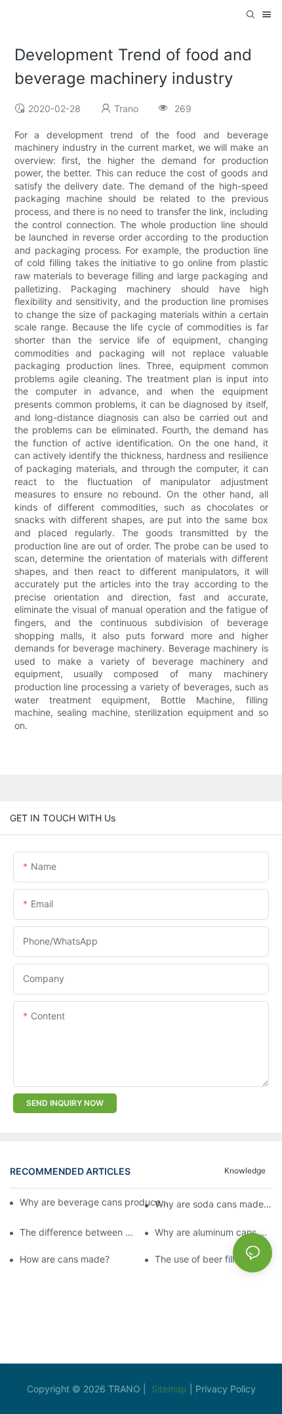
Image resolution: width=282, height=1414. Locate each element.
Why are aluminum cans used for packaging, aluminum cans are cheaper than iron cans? (213, 1232)
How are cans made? (65, 1259)
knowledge (245, 1170)
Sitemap (170, 1388)
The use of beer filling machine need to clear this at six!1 (213, 1259)
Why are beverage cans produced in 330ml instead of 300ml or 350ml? (94, 1202)
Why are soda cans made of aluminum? (213, 1203)
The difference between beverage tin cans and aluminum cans (78, 1232)
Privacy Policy (225, 1388)
